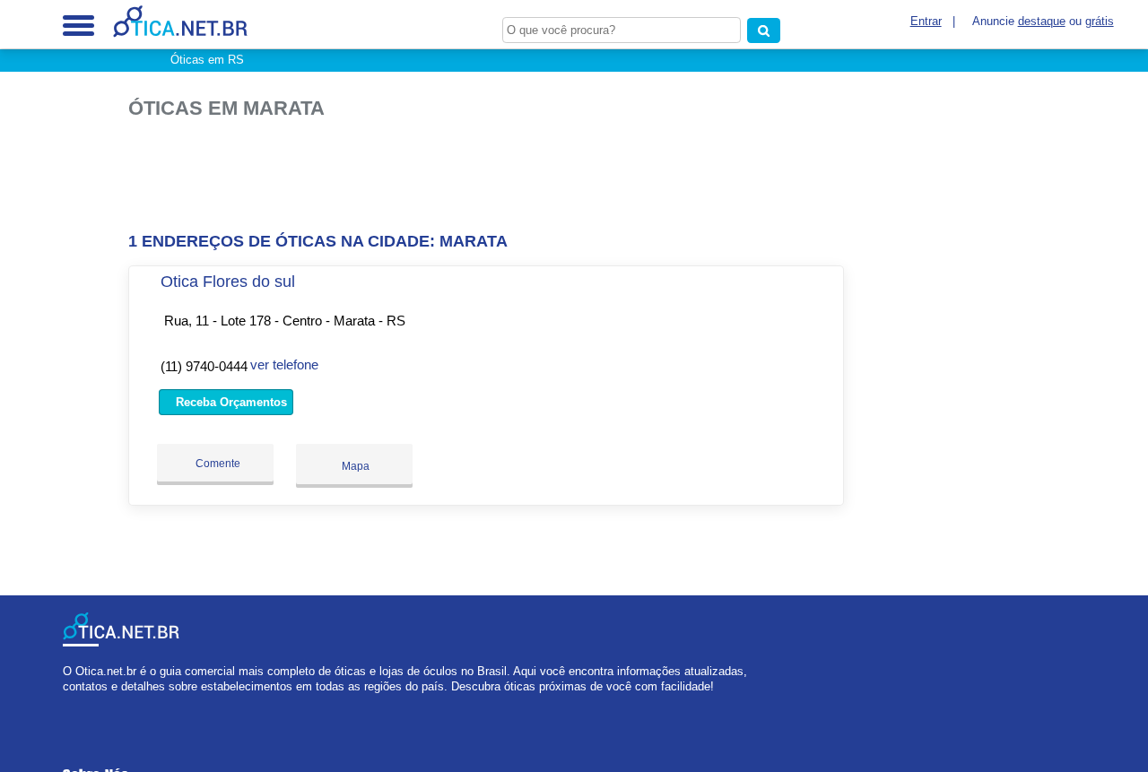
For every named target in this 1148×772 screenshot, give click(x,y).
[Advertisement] (491, 176)
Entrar (926, 21)
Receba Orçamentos (229, 402)
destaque (1041, 21)
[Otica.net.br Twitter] (75, 702)
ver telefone (284, 364)
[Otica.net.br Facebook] (67, 702)
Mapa (354, 466)
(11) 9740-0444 (204, 366)
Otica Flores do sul (228, 282)
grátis (1099, 21)
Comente (216, 463)
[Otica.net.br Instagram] (83, 702)
